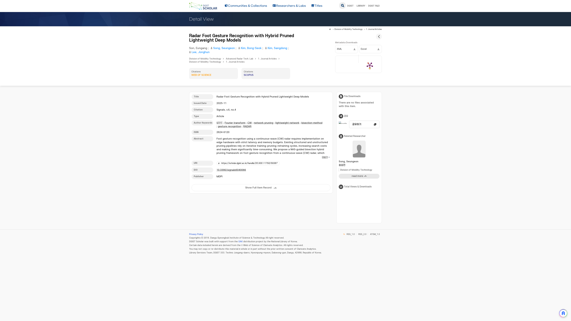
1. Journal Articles (374, 29)
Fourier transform (235, 123)
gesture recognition (229, 126)
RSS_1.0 (351, 234)
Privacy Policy (196, 234)
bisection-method (311, 123)
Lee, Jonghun (201, 52)
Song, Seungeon (224, 48)
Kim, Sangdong (277, 48)
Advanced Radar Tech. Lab (239, 59)
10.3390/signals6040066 (231, 170)
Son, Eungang (198, 48)
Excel (364, 49)
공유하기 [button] (356, 124)
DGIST (350, 6)
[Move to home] (330, 29)
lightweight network (287, 123)
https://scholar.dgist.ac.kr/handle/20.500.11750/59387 (249, 163)
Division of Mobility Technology (348, 29)
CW (249, 123)
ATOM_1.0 (375, 234)
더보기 (325, 157)
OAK (240, 241)
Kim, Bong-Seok (251, 48)
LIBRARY (361, 6)
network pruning (263, 123)
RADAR (247, 126)
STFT (220, 123)
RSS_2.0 (362, 234)
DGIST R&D (374, 6)
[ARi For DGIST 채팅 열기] (563, 313)
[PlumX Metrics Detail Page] (369, 65)
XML (339, 49)
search (342, 5)
